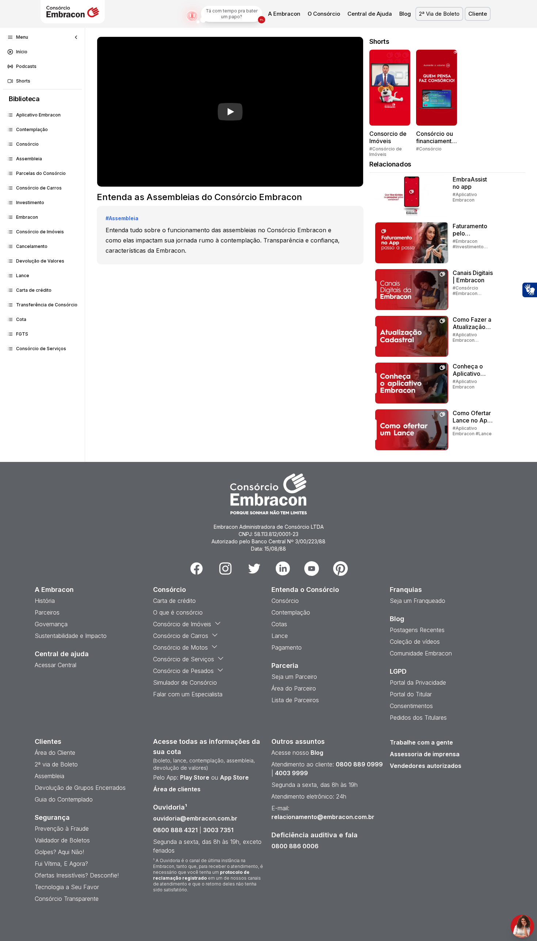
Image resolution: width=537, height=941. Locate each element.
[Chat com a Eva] (522, 926)
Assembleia (29, 158)
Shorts (23, 81)
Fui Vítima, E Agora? (61, 863)
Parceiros (47, 612)
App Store (234, 777)
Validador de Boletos (62, 840)
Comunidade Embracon (421, 653)
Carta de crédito (34, 290)
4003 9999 (291, 773)
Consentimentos (411, 705)
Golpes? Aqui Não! (59, 852)
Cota (21, 319)
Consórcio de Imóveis (40, 231)
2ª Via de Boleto (439, 14)
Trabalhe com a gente (421, 742)
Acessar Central (55, 665)
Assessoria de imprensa (425, 754)
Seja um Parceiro (294, 676)
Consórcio (27, 144)
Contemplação (32, 129)
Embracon (27, 217)
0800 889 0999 (359, 764)
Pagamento (286, 647)
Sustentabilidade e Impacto (71, 635)
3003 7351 (218, 830)
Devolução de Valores (40, 261)
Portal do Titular (411, 694)
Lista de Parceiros (295, 700)
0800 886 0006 (295, 846)
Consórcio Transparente (67, 898)
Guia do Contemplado (64, 799)
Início (21, 51)
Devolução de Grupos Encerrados (80, 787)
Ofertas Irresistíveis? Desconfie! (77, 875)
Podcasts (26, 66)
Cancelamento (31, 246)
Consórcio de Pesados (183, 670)
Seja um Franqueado (417, 600)
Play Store (194, 777)
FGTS (22, 334)
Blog (405, 14)
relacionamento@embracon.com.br (322, 816)
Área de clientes (177, 789)
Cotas (279, 624)
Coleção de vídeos (415, 641)
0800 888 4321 (175, 830)
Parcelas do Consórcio (41, 173)
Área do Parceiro (293, 688)
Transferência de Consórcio (46, 304)
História (45, 600)
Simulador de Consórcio (185, 682)
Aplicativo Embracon (38, 115)
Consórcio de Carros (39, 188)
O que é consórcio (178, 612)
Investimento (30, 202)
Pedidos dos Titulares (418, 717)
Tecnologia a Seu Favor (67, 887)
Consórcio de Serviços (41, 348)
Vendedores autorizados (425, 765)
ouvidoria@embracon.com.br (195, 818)
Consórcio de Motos (180, 647)
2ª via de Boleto (56, 764)
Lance (22, 275)
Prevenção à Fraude (62, 828)
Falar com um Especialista (187, 694)
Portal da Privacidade (418, 682)
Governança (51, 624)
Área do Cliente (55, 752)
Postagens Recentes (417, 630)
